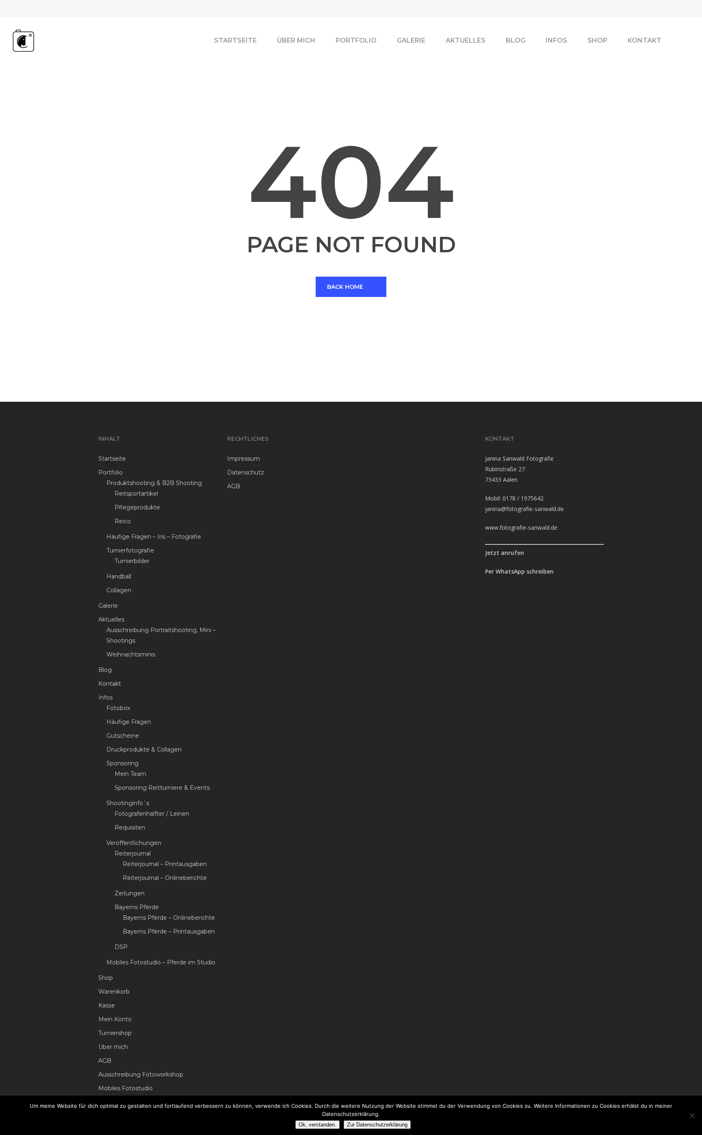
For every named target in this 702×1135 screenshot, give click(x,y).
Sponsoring (122, 763)
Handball (118, 576)
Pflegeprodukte (137, 507)
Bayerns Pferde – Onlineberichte (169, 917)
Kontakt (109, 683)
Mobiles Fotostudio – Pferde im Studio (160, 962)
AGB (104, 1060)
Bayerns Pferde (137, 907)
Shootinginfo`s (127, 803)
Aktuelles (111, 619)
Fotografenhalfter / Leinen (152, 813)
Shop (105, 977)
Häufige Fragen (128, 722)
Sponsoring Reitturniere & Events (162, 787)
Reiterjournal (133, 853)
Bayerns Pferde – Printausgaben (169, 931)
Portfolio (110, 472)
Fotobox (118, 708)
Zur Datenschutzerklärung (377, 1125)
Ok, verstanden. (317, 1125)
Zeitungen (130, 893)
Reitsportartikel (136, 493)
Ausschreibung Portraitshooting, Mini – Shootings (161, 635)
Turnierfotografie (130, 550)
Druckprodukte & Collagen (144, 749)
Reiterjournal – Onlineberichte (165, 878)
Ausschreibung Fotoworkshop (140, 1074)
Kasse (106, 1005)
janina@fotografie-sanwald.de (524, 509)
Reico (123, 521)
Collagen (118, 590)
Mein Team (130, 774)
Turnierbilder (132, 561)
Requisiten (130, 827)
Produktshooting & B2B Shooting (154, 483)
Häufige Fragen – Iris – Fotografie (153, 536)
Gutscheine (122, 735)
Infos (105, 697)
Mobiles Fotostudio (125, 1088)
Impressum (243, 458)
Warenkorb (114, 991)
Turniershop (115, 1033)
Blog (105, 670)
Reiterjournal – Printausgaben (165, 864)
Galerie (108, 605)
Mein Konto (115, 1019)
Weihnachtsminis (130, 654)
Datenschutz (245, 472)
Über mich (113, 1047)
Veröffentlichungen (133, 843)
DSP (121, 947)
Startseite (112, 458)
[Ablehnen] (692, 1115)
